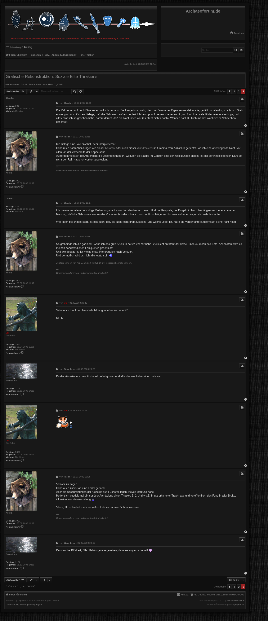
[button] (229, 91)
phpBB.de (239, 605)
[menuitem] (237, 33)
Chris (60, 84)
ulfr (7, 333)
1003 (17, 181)
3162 (17, 388)
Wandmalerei (145, 148)
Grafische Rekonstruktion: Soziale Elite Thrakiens (51, 76)
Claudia (10, 98)
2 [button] (239, 91)
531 (17, 106)
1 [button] (234, 91)
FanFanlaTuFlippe (235, 600)
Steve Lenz (11, 380)
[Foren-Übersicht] (81, 20)
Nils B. (24, 84)
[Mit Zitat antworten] (242, 99)
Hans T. (52, 84)
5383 (17, 344)
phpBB (21, 600)
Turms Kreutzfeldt (38, 84)
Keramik (110, 148)
